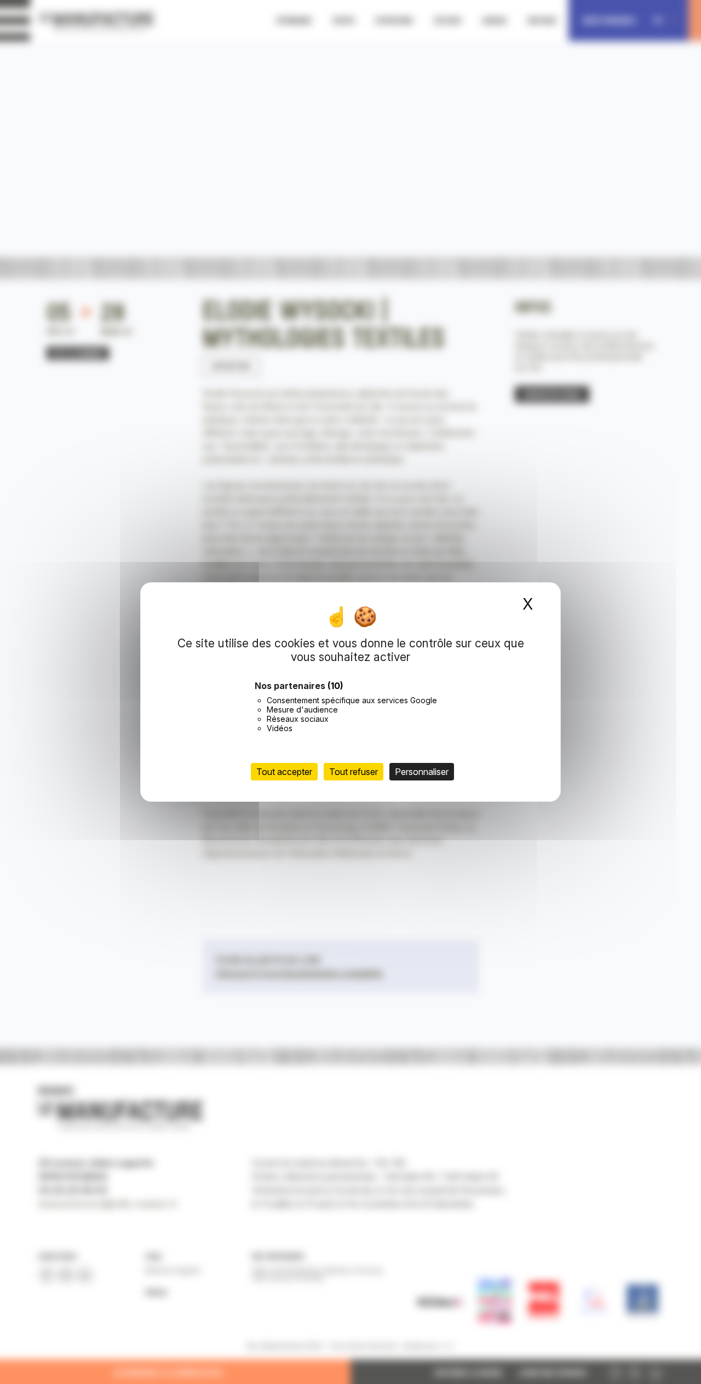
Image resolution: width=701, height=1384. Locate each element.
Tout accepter (284, 771)
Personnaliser (422, 771)
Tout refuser (353, 771)
